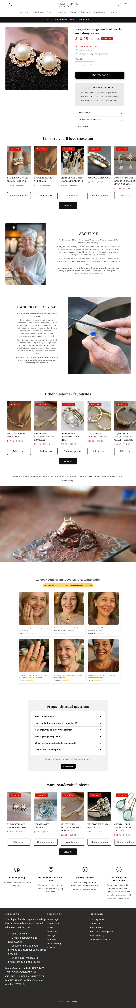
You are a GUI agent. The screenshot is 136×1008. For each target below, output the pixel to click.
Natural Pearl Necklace (43, 179)
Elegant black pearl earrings (16, 826)
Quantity (79, 59)
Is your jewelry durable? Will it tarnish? (68, 730)
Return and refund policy (101, 931)
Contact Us (95, 923)
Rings (50, 927)
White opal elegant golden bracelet (44, 436)
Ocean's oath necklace (42, 826)
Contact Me (68, 766)
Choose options (19, 195)
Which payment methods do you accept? (68, 743)
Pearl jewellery (54, 943)
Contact (51, 947)
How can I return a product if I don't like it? (68, 723)
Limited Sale (53, 923)
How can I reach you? (68, 716)
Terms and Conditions (100, 939)
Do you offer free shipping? (68, 750)
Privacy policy (96, 927)
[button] (10, 4)
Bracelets (51, 939)
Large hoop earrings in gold (98, 435)
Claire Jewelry (71, 1002)
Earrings (51, 935)
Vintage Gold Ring (99, 178)
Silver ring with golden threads (17, 179)
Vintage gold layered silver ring (70, 436)
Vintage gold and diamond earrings (72, 179)
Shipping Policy (97, 935)
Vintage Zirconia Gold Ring (98, 826)
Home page (52, 919)
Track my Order (97, 919)
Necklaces (52, 931)
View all (68, 205)
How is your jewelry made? (68, 736)
